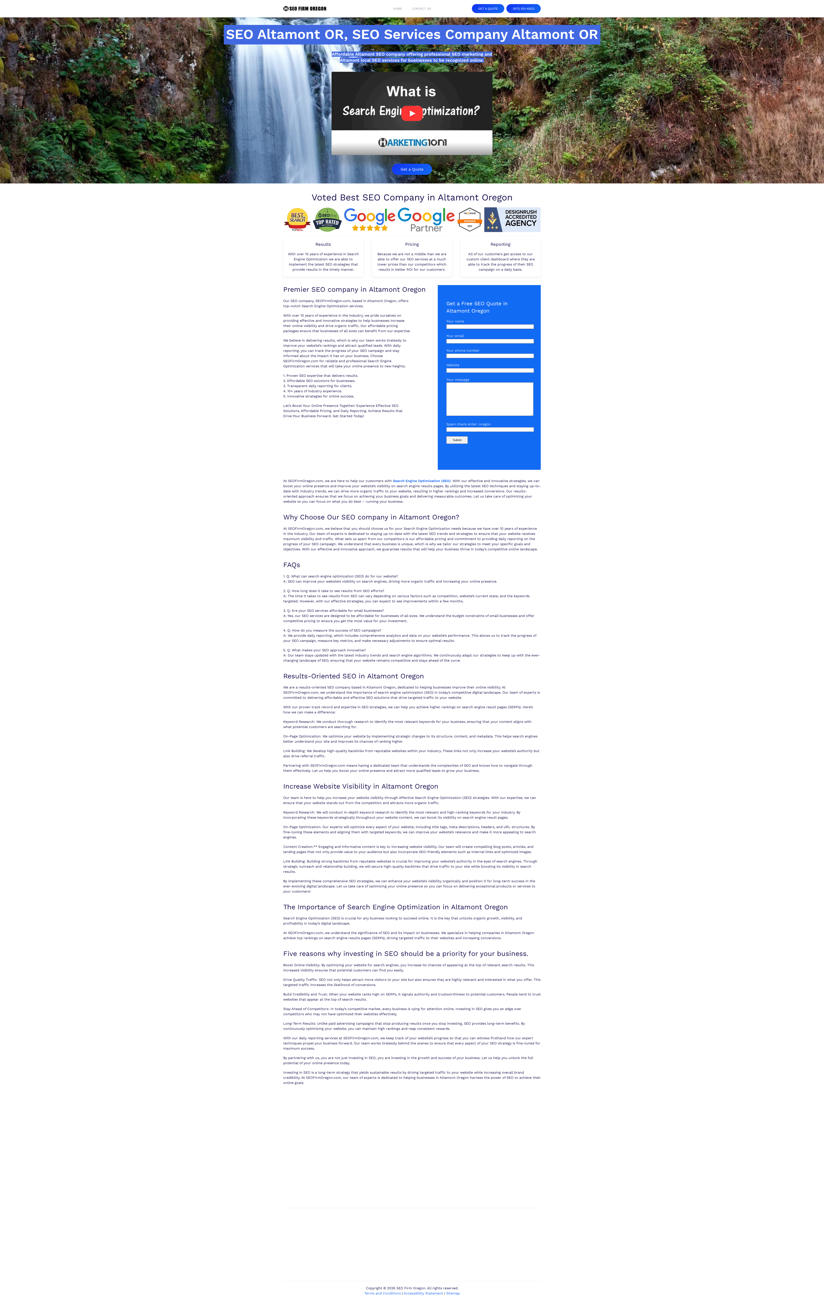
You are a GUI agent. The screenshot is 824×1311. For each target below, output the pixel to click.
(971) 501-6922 (523, 8)
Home (397, 8)
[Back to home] (304, 8)
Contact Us (421, 8)
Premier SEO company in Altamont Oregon (354, 289)
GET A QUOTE (488, 8)
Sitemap (453, 1293)
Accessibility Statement (423, 1293)
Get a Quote (412, 169)
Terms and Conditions (382, 1293)
